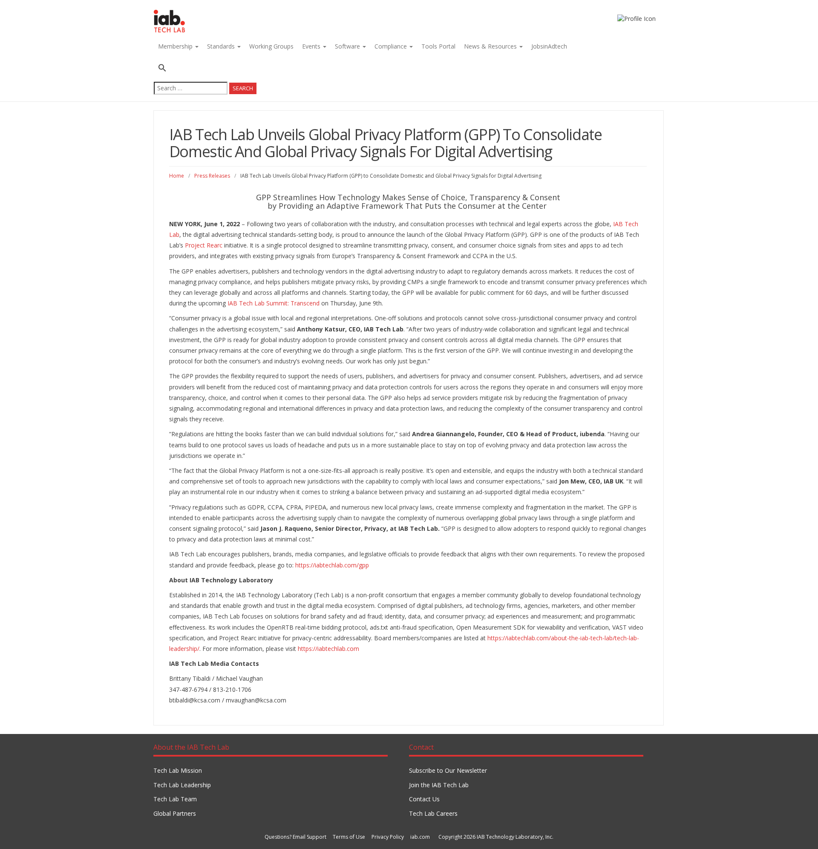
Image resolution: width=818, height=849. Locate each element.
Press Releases (212, 175)
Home (176, 175)
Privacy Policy (388, 836)
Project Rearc (203, 245)
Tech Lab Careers (433, 813)
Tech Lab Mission (177, 770)
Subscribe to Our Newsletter (448, 770)
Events (312, 46)
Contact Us (424, 799)
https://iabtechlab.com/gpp (332, 565)
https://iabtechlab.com (328, 649)
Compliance (391, 46)
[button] (205, 69)
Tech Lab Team (175, 799)
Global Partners (174, 813)
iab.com (420, 836)
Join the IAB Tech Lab (439, 785)
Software (348, 46)
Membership (176, 46)
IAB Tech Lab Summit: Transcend (274, 303)
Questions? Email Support (295, 836)
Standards (221, 46)
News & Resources (491, 46)
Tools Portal (438, 46)
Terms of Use (349, 836)
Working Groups (271, 46)
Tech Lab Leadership (182, 785)
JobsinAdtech (549, 46)
